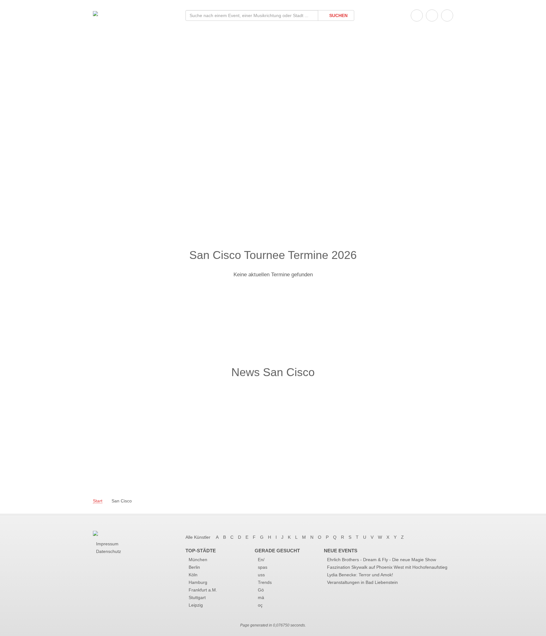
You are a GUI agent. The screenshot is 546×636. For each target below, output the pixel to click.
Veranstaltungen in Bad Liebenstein (362, 582)
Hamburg (198, 582)
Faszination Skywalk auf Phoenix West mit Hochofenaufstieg (387, 567)
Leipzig (196, 605)
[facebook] (417, 15)
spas (262, 567)
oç (260, 605)
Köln (193, 574)
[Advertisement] (273, 198)
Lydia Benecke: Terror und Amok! (360, 574)
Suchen (338, 15)
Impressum (107, 543)
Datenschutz (108, 551)
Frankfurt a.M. (203, 589)
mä (261, 597)
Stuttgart (197, 597)
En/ (261, 559)
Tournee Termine (145, 95)
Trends (265, 582)
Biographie (135, 108)
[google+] (447, 15)
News (127, 121)
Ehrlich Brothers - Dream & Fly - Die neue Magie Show (381, 559)
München (198, 559)
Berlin (194, 567)
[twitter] (432, 15)
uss (261, 574)
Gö (261, 589)
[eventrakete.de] (95, 13)
